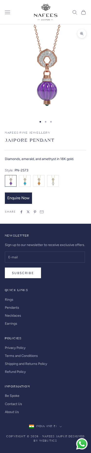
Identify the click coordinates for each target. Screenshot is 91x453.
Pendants (12, 308)
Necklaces (13, 316)
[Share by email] (42, 212)
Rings (9, 300)
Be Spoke (12, 396)
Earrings (11, 324)
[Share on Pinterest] (35, 212)
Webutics (48, 441)
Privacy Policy (15, 348)
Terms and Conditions (21, 356)
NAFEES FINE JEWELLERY (27, 132)
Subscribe (23, 273)
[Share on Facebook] (21, 212)
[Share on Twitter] (28, 212)
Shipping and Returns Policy (26, 364)
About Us (12, 412)
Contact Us (13, 404)
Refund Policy (15, 372)
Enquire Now (18, 198)
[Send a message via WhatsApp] (82, 444)
